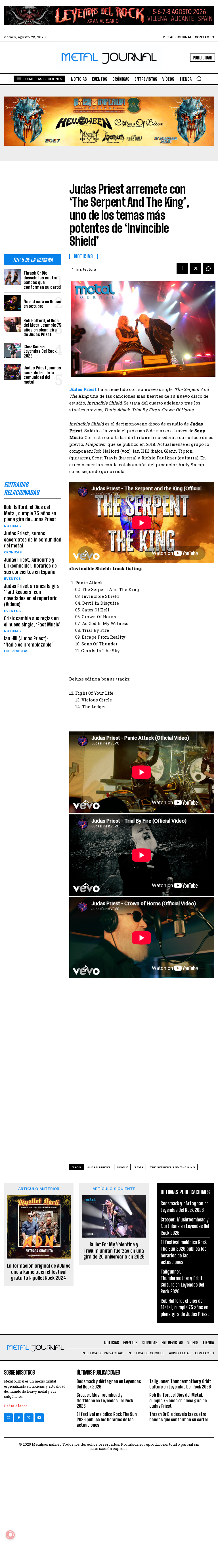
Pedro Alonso (16, 1405)
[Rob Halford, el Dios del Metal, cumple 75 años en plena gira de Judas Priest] (12, 324)
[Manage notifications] (10, 1534)
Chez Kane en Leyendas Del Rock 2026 (40, 351)
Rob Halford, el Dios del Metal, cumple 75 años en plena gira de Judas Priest (42, 327)
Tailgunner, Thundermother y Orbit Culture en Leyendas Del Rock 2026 (182, 1281)
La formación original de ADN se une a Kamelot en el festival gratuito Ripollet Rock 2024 (38, 1272)
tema (138, 1167)
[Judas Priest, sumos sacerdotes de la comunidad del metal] (12, 372)
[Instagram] (8, 1417)
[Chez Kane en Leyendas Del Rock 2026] (12, 350)
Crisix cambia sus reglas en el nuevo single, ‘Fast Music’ (32, 621)
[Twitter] (28, 1417)
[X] (195, 268)
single (122, 1167)
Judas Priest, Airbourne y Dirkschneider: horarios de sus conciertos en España (30, 566)
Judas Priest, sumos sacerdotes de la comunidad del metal (42, 374)
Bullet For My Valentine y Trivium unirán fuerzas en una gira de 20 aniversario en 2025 (113, 1251)
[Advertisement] (32, 212)
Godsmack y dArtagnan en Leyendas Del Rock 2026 (185, 1206)
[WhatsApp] (208, 268)
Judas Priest (98, 1167)
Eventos (12, 578)
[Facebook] (182, 268)
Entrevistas (16, 651)
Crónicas (13, 552)
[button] (199, 78)
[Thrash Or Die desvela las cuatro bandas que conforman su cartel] (12, 277)
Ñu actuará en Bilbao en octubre (42, 304)
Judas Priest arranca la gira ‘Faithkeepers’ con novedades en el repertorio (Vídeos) (32, 595)
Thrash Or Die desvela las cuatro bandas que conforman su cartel (42, 280)
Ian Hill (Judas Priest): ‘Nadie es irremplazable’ (28, 641)
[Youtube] (39, 1417)
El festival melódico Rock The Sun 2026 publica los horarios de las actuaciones (184, 1252)
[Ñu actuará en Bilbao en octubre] (12, 303)
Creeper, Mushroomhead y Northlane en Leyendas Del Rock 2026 (185, 1226)
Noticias (12, 526)
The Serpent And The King (172, 1167)
